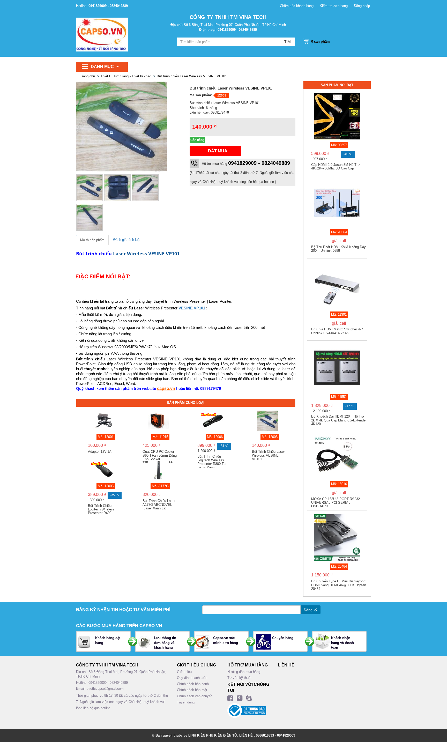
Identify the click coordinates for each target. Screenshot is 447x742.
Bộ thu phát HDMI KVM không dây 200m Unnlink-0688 (338, 249)
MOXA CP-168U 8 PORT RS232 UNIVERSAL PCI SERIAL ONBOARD (335, 502)
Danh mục (102, 66)
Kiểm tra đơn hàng (334, 6)
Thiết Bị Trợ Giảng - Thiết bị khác (126, 76)
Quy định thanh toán (192, 678)
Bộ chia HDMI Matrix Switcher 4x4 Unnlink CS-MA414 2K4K (337, 331)
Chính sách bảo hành (193, 684)
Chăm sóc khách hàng (297, 6)
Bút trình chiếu (94, 253)
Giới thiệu (184, 672)
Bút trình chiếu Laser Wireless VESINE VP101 (192, 76)
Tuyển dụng (186, 702)
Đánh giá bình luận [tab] (127, 240)
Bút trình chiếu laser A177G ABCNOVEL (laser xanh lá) (159, 504)
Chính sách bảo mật (192, 690)
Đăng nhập (362, 6)
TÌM (287, 42)
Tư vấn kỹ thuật (239, 678)
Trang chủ (87, 76)
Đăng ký (310, 610)
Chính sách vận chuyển (194, 696)
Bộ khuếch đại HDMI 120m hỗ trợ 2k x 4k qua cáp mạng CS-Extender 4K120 (339, 420)
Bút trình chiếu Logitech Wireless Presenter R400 (101, 509)
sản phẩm (320, 41)
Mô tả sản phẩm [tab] (92, 240)
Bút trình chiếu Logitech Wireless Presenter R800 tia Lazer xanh (211, 461)
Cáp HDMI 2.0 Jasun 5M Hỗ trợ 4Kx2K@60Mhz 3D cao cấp (335, 166)
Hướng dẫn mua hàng (243, 672)
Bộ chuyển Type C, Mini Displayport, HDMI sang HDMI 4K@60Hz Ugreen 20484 (339, 585)
